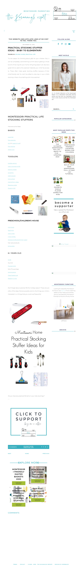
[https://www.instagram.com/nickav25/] (65, 44)
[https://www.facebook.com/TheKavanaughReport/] (58, 44)
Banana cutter (12, 185)
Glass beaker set (13, 275)
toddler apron (12, 163)
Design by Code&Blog (62, 564)
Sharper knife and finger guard (17, 240)
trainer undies (12, 169)
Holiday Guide (20, 54)
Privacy (22, 564)
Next (9, 453)
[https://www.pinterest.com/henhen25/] (62, 44)
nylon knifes (12, 236)
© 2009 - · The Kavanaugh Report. (40, 564)
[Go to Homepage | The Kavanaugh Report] (41, 25)
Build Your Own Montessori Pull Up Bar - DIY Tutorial (69, 169)
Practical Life (30, 54)
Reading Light (12, 278)
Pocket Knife (12, 266)
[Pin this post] (41, 447)
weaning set (16, 143)
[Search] (73, 109)
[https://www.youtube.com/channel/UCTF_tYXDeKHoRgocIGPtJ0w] (69, 44)
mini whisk (11, 179)
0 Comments (13, 447)
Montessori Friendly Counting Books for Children (69, 148)
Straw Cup (11, 149)
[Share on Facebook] (43, 447)
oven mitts (11, 233)
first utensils (12, 140)
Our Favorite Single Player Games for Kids (58, 190)
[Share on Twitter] (45, 447)
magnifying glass (13, 182)
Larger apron (12, 272)
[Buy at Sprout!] (64, 319)
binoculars (11, 246)
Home (27, 453)
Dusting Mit (11, 188)
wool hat (10, 137)
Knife (9, 260)
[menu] (4, 30)
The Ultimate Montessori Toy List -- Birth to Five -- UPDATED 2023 (57, 150)
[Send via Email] (47, 447)
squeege (11, 172)
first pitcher (11, 146)
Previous (46, 453)
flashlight (11, 230)
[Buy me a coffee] (28, 422)
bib (9, 143)
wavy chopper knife (14, 166)
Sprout (63, 290)
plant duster (12, 176)
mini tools (11, 227)
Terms (15, 564)
